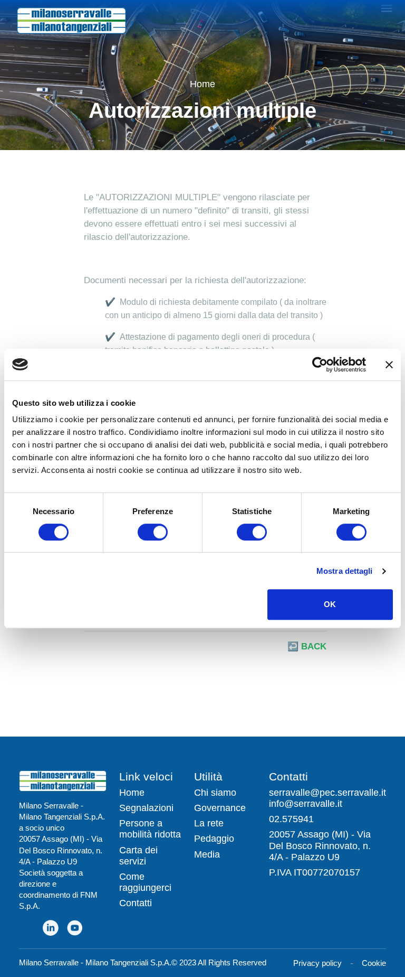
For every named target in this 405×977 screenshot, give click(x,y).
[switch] (153, 532)
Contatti (135, 903)
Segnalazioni (146, 808)
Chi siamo (215, 792)
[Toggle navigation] (387, 7)
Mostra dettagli (344, 570)
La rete (209, 823)
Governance (220, 808)
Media (207, 854)
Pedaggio (214, 838)
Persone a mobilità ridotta (150, 829)
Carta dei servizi (138, 856)
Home (202, 84)
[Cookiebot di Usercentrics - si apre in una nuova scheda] (320, 365)
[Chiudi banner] (389, 364)
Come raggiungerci (145, 882)
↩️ (306, 646)
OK (330, 604)
